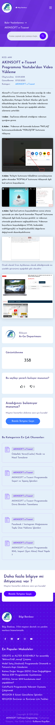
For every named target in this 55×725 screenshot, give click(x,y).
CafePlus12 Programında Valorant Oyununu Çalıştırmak (24, 689)
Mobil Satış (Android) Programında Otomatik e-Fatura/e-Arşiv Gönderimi (26, 665)
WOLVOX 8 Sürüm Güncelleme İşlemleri (22, 695)
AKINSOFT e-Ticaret (25, 84)
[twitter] (18, 639)
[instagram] (25, 639)
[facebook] (5, 639)
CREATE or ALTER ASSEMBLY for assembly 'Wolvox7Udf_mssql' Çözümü (25, 658)
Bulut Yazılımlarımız (14, 23)
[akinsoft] (7, 617)
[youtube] (31, 639)
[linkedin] (11, 639)
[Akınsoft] (7, 8)
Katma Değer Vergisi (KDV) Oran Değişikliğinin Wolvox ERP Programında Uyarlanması (26, 673)
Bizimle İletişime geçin (19, 594)
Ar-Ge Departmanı (30, 336)
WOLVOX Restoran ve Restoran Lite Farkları (25, 699)
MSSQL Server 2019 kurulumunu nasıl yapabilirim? (21, 681)
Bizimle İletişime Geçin (23, 421)
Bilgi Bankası (22, 7)
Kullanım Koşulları (41, 722)
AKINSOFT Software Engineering (21, 718)
